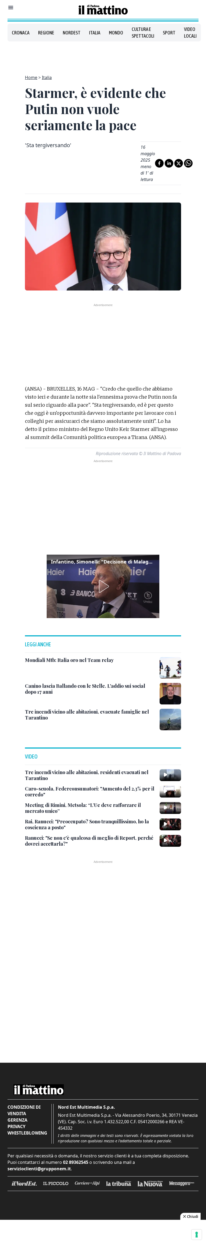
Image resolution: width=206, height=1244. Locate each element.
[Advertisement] (103, 55)
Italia (94, 33)
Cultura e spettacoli (143, 32)
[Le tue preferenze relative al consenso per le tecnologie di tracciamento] (197, 1234)
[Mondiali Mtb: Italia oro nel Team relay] (170, 668)
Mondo (116, 33)
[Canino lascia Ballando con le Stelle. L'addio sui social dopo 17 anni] (170, 693)
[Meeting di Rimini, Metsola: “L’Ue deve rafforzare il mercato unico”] (170, 808)
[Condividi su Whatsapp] (188, 163)
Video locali (190, 32)
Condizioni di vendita (24, 1110)
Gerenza (17, 1120)
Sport (169, 33)
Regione (46, 33)
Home (31, 77)
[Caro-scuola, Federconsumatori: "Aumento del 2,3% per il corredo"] (170, 792)
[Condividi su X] (178, 163)
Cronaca (21, 33)
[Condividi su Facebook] (159, 163)
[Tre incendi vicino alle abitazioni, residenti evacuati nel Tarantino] (170, 775)
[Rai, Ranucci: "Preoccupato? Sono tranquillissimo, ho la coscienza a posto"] (170, 824)
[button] (103, 586)
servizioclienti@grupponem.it (39, 1169)
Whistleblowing (27, 1133)
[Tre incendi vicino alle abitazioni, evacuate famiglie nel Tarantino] (170, 719)
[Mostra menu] (11, 7)
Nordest (71, 33)
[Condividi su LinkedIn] (169, 163)
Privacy (16, 1126)
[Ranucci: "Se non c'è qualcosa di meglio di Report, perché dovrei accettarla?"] (170, 841)
